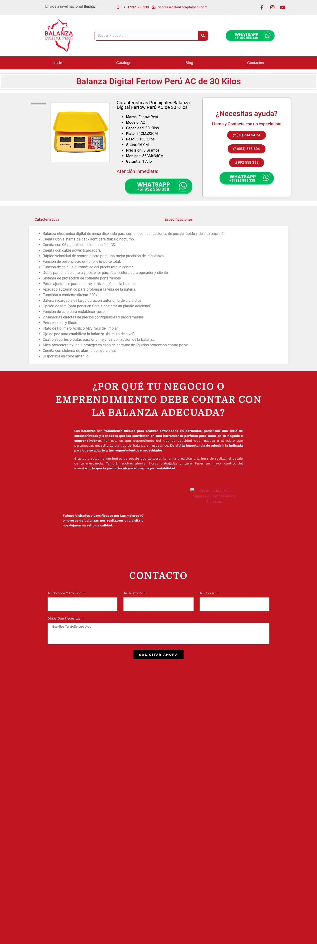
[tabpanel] (158, 295)
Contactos (255, 63)
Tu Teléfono (133, 593)
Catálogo (123, 63)
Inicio (57, 63)
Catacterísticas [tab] (47, 219)
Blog (189, 63)
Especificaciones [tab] (179, 219)
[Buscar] (203, 35)
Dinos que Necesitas (64, 618)
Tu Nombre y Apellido (65, 593)
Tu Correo (208, 593)
